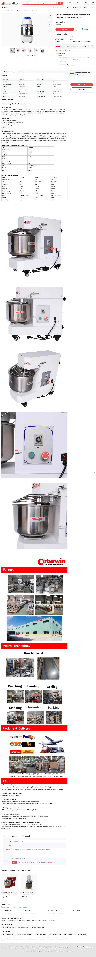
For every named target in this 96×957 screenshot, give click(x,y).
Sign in (92, 4)
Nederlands (51, 947)
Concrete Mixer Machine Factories (24, 934)
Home (3, 10)
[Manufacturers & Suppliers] (10, 3)
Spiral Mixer (34, 10)
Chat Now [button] (86, 29)
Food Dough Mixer (7, 938)
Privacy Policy (70, 951)
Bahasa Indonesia (89, 947)
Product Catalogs (22, 907)
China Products (19, 946)
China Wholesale (41, 946)
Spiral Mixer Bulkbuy (62, 938)
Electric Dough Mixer (19, 938)
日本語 (64, 947)
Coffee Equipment (6, 910)
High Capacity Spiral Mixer (38, 927)
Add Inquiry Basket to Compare (27, 55)
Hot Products (11, 946)
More (3, 941)
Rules (93, 7)
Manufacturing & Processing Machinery (14, 10)
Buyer (61, 7)
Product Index (74, 946)
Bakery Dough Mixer (31, 938)
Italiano (40, 947)
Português (23, 947)
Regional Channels (66, 946)
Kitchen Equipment (75, 910)
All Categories (7, 7)
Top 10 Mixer (42, 938)
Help (68, 7)
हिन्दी (68, 947)
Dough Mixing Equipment (54, 910)
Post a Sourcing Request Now (44, 862)
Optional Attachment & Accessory (56, 913)
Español (17, 947)
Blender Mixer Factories (40, 934)
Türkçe (77, 947)
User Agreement (56, 951)
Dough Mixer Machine (69, 934)
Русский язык (34, 947)
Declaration (63, 951)
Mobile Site (80, 946)
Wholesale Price (50, 946)
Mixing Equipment (27, 10)
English (12, 947)
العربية (56, 947)
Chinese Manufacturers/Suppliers (30, 946)
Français (28, 947)
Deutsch (45, 947)
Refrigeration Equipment (30, 913)
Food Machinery (5, 913)
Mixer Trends (51, 938)
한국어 (60, 947)
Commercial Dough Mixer (8, 927)
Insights (86, 946)
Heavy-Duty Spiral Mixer (22, 927)
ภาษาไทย (72, 947)
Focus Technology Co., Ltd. (38, 951)
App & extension (77, 7)
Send (14, 862)
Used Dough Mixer (82, 934)
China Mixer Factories (8, 934)
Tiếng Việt (82, 947)
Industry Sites (57, 946)
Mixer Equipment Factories (55, 934)
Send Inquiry (65, 29)
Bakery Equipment (29, 910)
